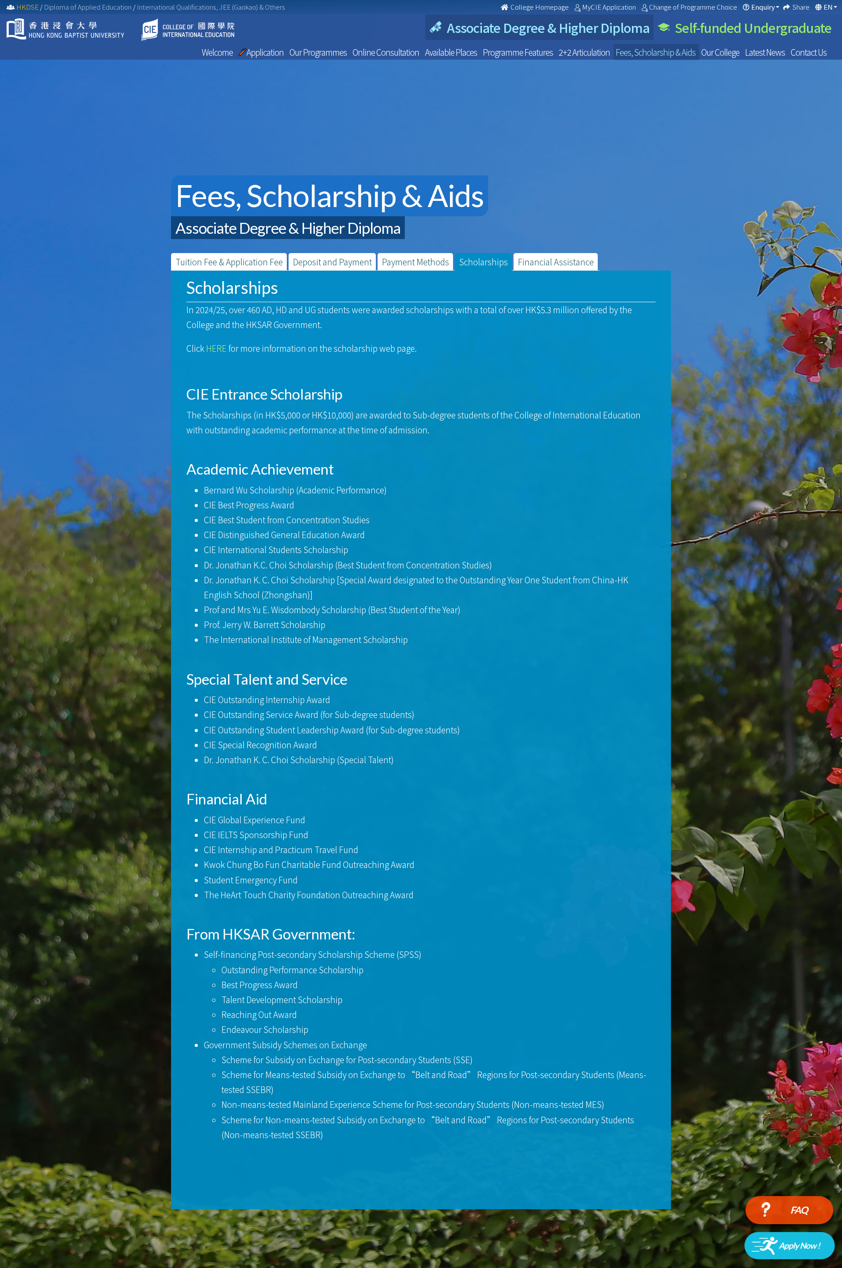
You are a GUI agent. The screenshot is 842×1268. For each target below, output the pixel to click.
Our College (721, 52)
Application (265, 52)
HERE (216, 348)
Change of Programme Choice (694, 6)
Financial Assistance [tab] (556, 262)
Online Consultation (387, 52)
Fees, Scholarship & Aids (656, 52)
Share (801, 6)
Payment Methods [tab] (415, 262)
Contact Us (809, 52)
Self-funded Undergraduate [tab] (750, 27)
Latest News (765, 52)
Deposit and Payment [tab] (332, 262)
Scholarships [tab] (483, 262)
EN (828, 6)
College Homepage (539, 6)
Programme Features (518, 52)
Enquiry (763, 6)
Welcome (218, 52)
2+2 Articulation (585, 52)
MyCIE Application (609, 6)
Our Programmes (318, 52)
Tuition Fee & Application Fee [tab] (229, 262)
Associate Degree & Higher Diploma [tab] (545, 27)
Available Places (451, 52)
